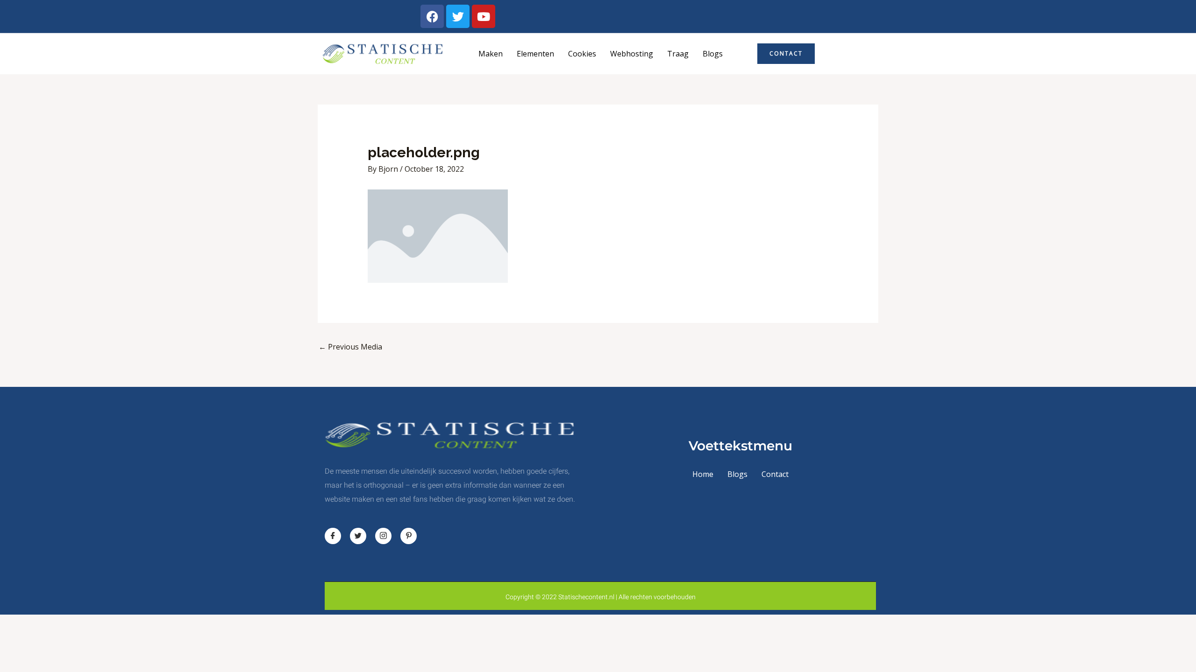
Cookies (582, 54)
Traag (678, 54)
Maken (490, 54)
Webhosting (631, 54)
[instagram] (383, 536)
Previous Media (350, 347)
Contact (775, 474)
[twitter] (358, 536)
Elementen (535, 54)
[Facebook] (333, 536)
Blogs (713, 54)
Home (702, 474)
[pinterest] (408, 536)
